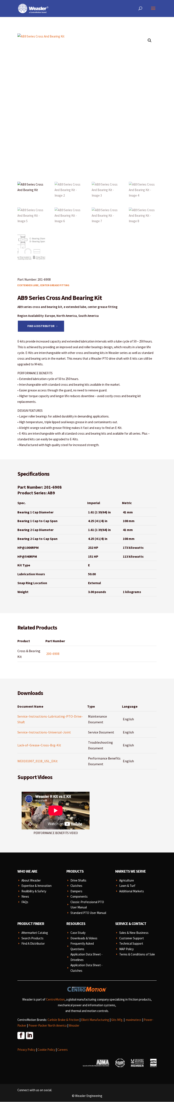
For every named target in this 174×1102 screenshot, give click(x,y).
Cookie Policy (46, 1050)
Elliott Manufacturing (95, 1020)
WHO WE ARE (27, 871)
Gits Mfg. (117, 1020)
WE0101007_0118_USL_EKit (37, 761)
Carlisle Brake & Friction (63, 1020)
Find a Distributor (41, 326)
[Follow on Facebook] (20, 1035)
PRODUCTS (75, 871)
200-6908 (52, 653)
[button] (149, 40)
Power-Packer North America (47, 1025)
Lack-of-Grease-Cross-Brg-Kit (39, 745)
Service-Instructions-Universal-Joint (44, 732)
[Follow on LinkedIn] (29, 1035)
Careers (62, 1050)
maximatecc (134, 1020)
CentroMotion (55, 999)
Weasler (74, 1025)
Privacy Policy (26, 1050)
